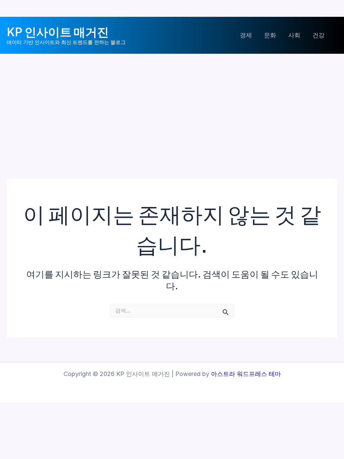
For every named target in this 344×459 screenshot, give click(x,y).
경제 (246, 35)
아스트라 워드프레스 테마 (246, 373)
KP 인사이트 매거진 (58, 31)
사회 (294, 35)
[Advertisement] (172, 104)
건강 (318, 35)
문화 (270, 35)
